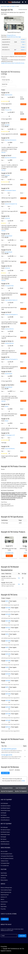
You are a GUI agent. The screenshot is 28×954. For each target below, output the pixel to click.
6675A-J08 (8, 714)
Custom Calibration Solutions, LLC (11, 300)
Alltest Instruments (8, 94)
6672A (7, 634)
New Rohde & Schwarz (5, 841)
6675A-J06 (8, 700)
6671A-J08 (8, 621)
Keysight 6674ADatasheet (6, 63)
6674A (7, 667)
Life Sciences (3, 877)
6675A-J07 (8, 707)
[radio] (1, 101)
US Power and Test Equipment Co (11, 314)
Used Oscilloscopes (4, 803)
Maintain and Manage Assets (6, 887)
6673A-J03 (8, 654)
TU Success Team (8, 110)
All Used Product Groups (5, 810)
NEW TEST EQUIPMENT (6, 823)
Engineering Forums (5, 894)
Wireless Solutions (4, 880)
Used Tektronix (4, 815)
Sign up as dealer (4, 851)
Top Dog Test (7, 218)
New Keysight (3, 836)
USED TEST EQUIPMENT (6, 799)
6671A (7, 601)
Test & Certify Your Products (6, 890)
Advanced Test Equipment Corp (11, 204)
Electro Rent (7, 125)
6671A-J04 (8, 614)
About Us (2, 899)
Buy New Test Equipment (21, 791)
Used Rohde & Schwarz (5, 817)
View (19, 578)
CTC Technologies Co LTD (10, 435)
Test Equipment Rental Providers (7, 856)
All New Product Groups (5, 834)
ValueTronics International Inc (10, 140)
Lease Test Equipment (21, 788)
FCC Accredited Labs (5, 865)
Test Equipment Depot (9, 285)
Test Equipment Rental (7, 788)
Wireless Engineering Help (6, 892)
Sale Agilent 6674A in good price (9, 749)
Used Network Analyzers (5, 808)
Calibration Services (4, 860)
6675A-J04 (8, 694)
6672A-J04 (8, 641)
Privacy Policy (3, 909)
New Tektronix (3, 839)
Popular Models (4, 906)
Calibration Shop (4, 875)
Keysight (13, 6)
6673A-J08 (8, 661)
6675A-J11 (8, 727)
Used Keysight (3, 812)
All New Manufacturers (5, 844)
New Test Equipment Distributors (7, 858)
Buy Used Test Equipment (7, 791)
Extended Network (8, 236)
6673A (7, 647)
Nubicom (6, 406)
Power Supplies (7, 6)
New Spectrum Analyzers (5, 829)
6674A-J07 (8, 680)
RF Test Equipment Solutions (10, 190)
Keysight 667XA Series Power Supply (14, 37)
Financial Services (4, 901)
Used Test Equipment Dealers (6, 853)
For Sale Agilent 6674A (6, 755)
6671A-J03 (8, 607)
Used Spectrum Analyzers (5, 805)
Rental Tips (14, 63)
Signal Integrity (4, 873)
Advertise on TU (4, 897)
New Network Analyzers (5, 832)
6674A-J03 (8, 674)
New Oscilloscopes (4, 827)
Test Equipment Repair (5, 863)
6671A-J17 (8, 627)
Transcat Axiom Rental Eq (10, 448)
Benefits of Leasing (20, 63)
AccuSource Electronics (9, 329)
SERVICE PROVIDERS (5, 847)
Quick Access (3, 904)
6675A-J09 (8, 720)
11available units (9, 553)
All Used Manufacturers (5, 820)
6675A (7, 687)
